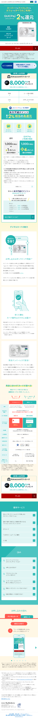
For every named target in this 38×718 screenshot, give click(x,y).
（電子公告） (17, 714)
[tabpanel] (19, 644)
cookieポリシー (29, 715)
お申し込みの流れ (28, 100)
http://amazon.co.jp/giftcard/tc (25, 679)
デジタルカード (13, 616)
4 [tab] (20, 661)
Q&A (9, 100)
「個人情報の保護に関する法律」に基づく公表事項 (15, 715)
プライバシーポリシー (24, 714)
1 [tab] (12, 661)
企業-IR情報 (11, 714)
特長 (9, 93)
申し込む (17, 48)
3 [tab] (18, 661)
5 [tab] (23, 661)
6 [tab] (26, 661)
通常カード (27, 617)
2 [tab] (15, 661)
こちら (21, 273)
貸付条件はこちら (5, 698)
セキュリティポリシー (19, 716)
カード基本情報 (28, 93)
